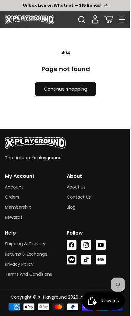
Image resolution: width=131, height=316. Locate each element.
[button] (108, 19)
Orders (12, 197)
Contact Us (77, 197)
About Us (74, 187)
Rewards (14, 217)
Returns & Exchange (26, 254)
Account (14, 187)
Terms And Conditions (28, 274)
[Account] (95, 19)
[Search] (81, 19)
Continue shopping (63, 89)
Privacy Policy (19, 264)
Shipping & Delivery (25, 244)
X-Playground (49, 297)
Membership (18, 207)
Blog (69, 207)
